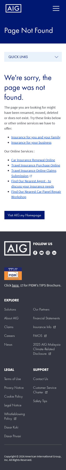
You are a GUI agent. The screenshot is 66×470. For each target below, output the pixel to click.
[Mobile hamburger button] (55, 8)
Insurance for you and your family (35, 137)
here (17, 285)
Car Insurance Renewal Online (33, 160)
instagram (48, 253)
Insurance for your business (31, 142)
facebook (35, 253)
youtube (41, 253)
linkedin (54, 253)
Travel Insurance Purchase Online (35, 165)
